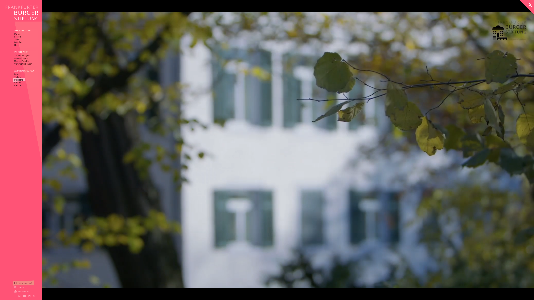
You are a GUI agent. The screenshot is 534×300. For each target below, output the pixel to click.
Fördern (17, 37)
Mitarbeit (18, 42)
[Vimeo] (29, 296)
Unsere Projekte (21, 61)
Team (16, 39)
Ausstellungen (21, 58)
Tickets (17, 77)
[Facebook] (15, 296)
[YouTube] (24, 296)
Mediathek (19, 80)
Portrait (17, 34)
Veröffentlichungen (23, 64)
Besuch (17, 74)
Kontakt (18, 82)
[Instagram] (19, 296)
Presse (17, 85)
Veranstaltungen (21, 55)
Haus (16, 45)
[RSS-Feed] (34, 296)
